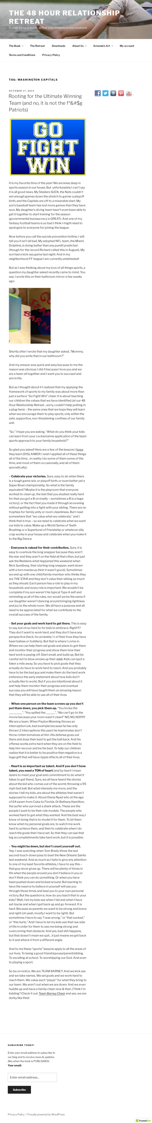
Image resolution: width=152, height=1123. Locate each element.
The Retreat (37, 45)
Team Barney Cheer (52, 993)
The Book (14, 45)
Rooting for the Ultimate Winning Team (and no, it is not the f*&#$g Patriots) (45, 103)
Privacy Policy (51, 54)
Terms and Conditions (22, 54)
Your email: (15, 1065)
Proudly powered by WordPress (46, 1114)
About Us (78, 45)
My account (127, 45)
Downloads (58, 45)
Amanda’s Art (101, 45)
